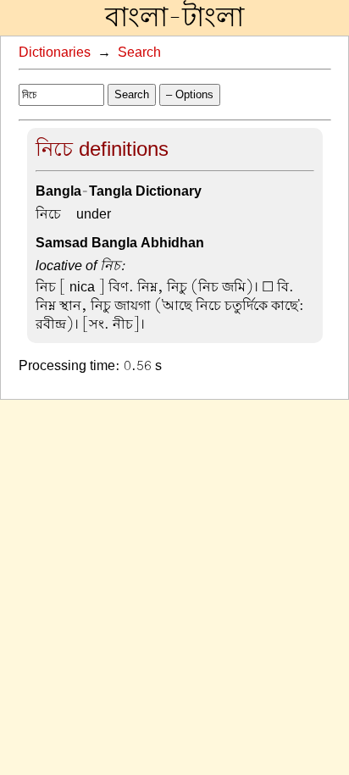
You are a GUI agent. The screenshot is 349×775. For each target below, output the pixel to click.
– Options (189, 94)
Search (139, 52)
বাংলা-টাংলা (174, 18)
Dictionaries (55, 52)
